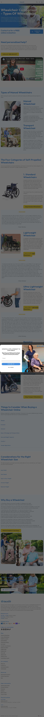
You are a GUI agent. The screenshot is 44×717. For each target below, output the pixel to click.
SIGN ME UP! (11, 364)
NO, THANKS (11, 367)
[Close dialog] (42, 346)
